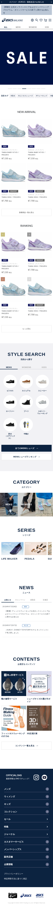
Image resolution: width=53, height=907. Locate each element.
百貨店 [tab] (45, 600)
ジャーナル (9, 834)
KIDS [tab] (44, 367)
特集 (6, 827)
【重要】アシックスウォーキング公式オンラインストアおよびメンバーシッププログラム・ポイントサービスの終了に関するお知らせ (27, 614)
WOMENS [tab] (26, 367)
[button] (10, 88)
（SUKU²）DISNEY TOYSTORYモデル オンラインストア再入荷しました (27, 631)
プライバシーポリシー (13, 874)
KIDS (47, 27)
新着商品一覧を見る (26, 212)
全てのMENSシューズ (24, 448)
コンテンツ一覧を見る (25, 746)
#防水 (13, 96)
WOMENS (33, 27)
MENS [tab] (9, 367)
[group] (26, 58)
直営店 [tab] (32, 600)
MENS (18, 27)
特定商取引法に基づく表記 (15, 879)
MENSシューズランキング (24, 457)
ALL (5, 27)
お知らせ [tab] (7, 600)
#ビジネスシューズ (25, 96)
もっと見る (26, 329)
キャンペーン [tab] (20, 600)
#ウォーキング (41, 96)
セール (7, 819)
